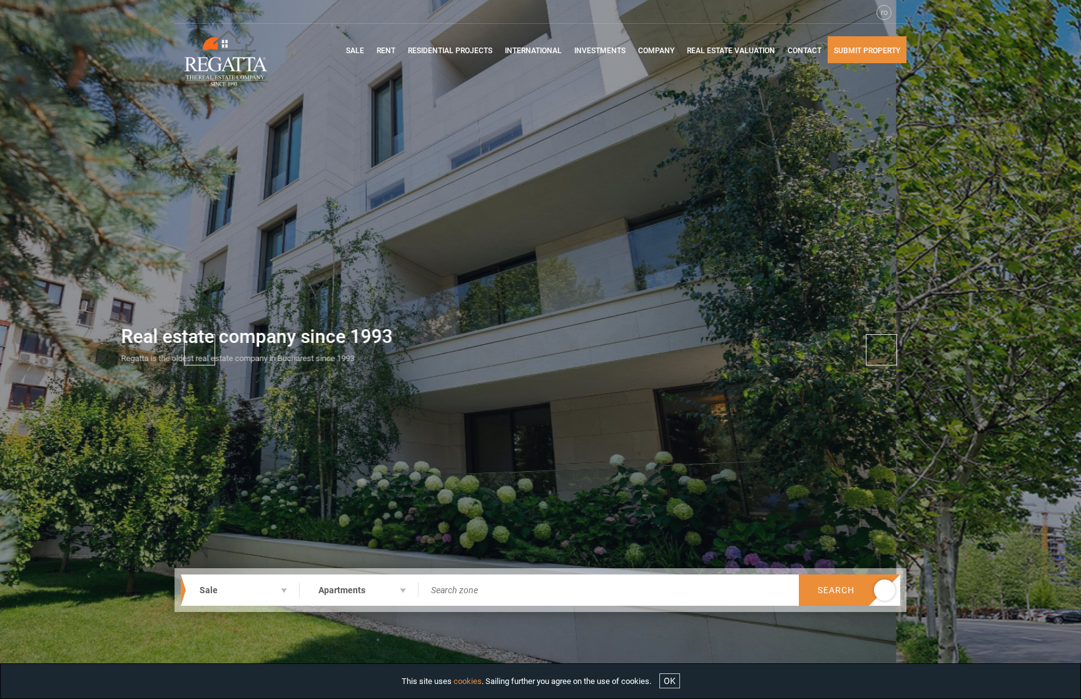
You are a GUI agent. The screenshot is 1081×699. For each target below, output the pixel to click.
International (533, 50)
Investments (600, 50)
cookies (468, 681)
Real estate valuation (731, 50)
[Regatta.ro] (235, 58)
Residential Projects (450, 50)
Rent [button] (386, 50)
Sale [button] (355, 50)
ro (884, 12)
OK (670, 681)
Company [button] (656, 50)
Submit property (867, 50)
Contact (804, 50)
